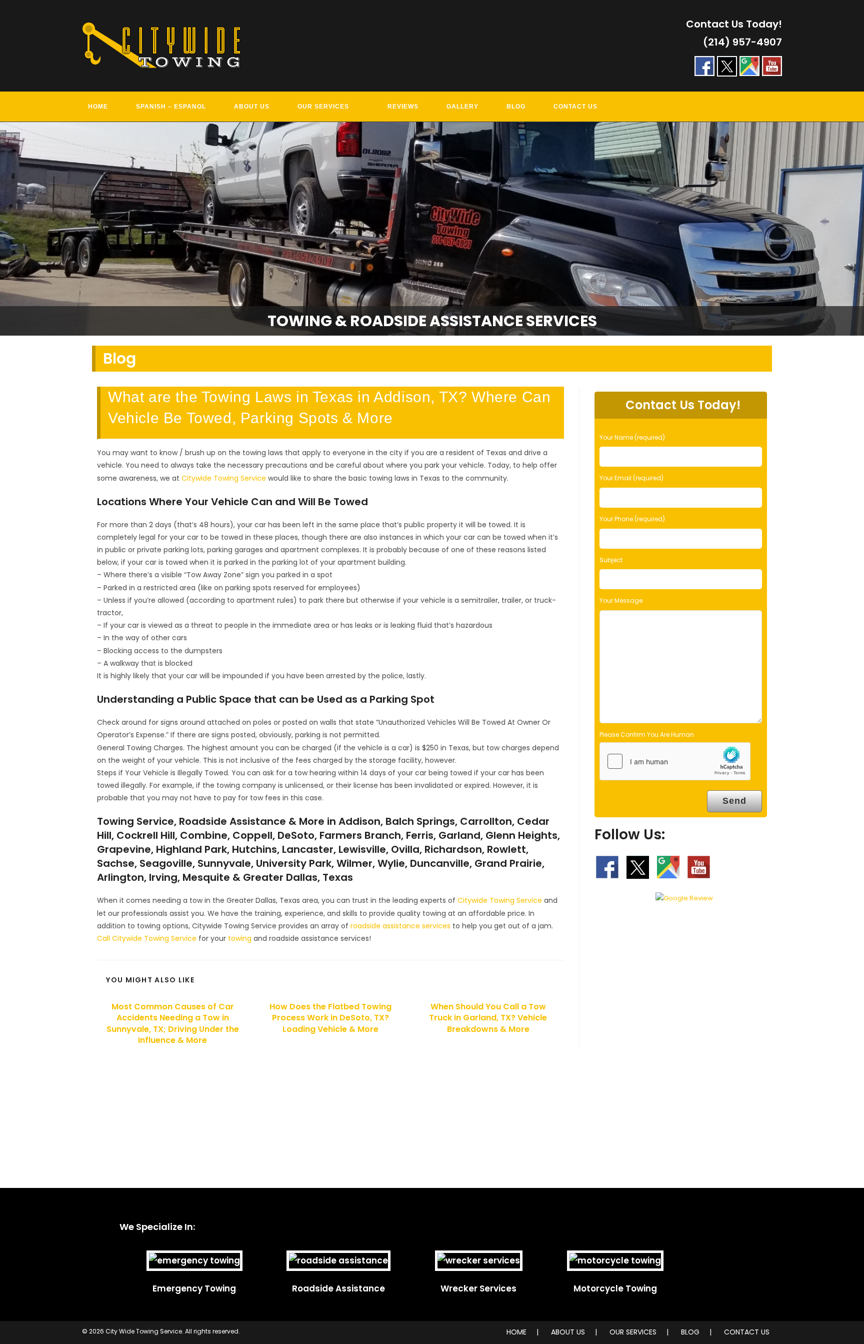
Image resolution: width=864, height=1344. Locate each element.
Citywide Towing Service (224, 478)
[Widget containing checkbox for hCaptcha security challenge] (675, 761)
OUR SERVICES (633, 1332)
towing (240, 938)
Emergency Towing (194, 1288)
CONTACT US (747, 1332)
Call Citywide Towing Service (146, 938)
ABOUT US (568, 1332)
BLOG (690, 1332)
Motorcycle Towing (615, 1288)
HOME (516, 1332)
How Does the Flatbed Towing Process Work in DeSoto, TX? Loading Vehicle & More (331, 1018)
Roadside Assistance (338, 1288)
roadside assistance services (400, 926)
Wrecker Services (478, 1288)
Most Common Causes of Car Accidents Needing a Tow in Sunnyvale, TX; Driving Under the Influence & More (172, 1023)
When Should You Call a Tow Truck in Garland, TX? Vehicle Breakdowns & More (488, 1018)
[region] (432, 229)
